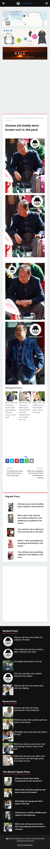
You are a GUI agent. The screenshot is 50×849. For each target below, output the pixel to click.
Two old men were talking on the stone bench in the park (31, 530)
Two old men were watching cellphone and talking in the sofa (30, 554)
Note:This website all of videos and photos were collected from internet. (26, 839)
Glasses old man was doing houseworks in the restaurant (28, 779)
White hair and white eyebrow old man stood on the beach (30, 791)
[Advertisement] (25, 87)
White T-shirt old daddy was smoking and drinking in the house (30, 543)
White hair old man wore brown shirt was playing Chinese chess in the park (30, 826)
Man (13, 118)
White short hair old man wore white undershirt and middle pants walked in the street (30, 519)
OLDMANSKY (28, 845)
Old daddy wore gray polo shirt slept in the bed (29, 802)
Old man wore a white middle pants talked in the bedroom (31, 505)
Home (7, 118)
